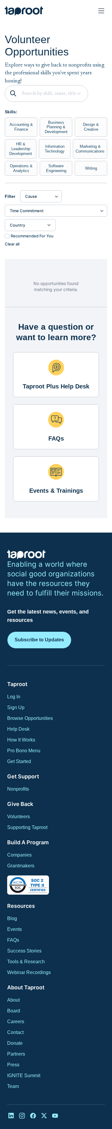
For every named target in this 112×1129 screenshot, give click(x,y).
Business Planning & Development (56, 127)
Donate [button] (15, 1043)
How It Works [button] (21, 739)
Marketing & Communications (90, 148)
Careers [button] (15, 1021)
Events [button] (14, 929)
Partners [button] (16, 1053)
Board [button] (13, 1010)
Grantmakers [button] (20, 865)
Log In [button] (13, 696)
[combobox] (26, 225)
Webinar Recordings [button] (29, 972)
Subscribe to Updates (39, 639)
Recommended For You (32, 235)
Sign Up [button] (15, 707)
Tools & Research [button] (26, 961)
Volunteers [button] (18, 816)
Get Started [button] (19, 761)
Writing (91, 168)
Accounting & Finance (21, 127)
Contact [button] (15, 1032)
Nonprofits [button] (18, 789)
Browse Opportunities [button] (30, 718)
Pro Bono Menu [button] (23, 750)
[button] (24, 11)
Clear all (12, 244)
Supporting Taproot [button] (27, 827)
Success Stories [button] (24, 950)
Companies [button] (19, 854)
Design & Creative (91, 127)
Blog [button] (12, 918)
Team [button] (13, 1086)
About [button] (13, 1000)
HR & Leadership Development (20, 149)
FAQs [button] (13, 940)
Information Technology (55, 148)
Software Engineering (56, 168)
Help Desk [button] (18, 729)
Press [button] (13, 1064)
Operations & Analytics (21, 168)
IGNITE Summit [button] (23, 1075)
